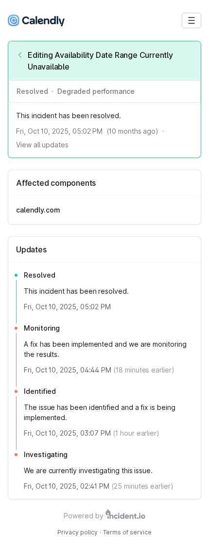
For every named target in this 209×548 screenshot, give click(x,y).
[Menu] (191, 20)
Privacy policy (77, 532)
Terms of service (127, 532)
